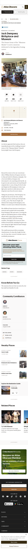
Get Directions (14, 134)
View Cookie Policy (13, 539)
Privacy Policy (9, 263)
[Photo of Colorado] (5, 390)
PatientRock (8, 54)
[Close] (26, 534)
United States (12, 216)
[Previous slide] (4, 72)
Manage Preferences (14, 546)
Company (4, 530)
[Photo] (23, 353)
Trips (3, 521)
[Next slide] (24, 72)
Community (5, 526)
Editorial (4, 516)
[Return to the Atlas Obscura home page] (9, 7)
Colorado (20, 177)
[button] (6, 94)
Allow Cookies (14, 542)
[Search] (23, 7)
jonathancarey (7, 319)
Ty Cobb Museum (6, 426)
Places (3, 512)
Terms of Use (15, 263)
